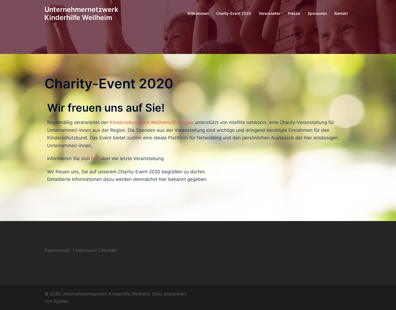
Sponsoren (317, 13)
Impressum (86, 250)
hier (95, 158)
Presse (294, 13)
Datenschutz (57, 250)
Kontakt (341, 13)
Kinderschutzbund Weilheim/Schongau (151, 122)
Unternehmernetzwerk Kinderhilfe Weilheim (81, 13)
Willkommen (198, 13)
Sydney (60, 301)
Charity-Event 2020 (233, 13)
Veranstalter (269, 13)
